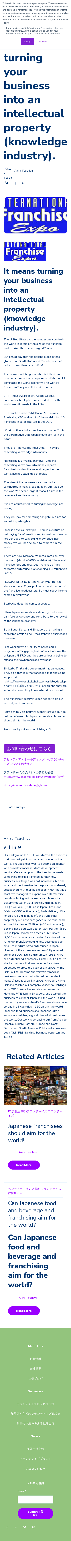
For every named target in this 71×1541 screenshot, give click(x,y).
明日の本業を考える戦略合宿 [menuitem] (35, 1424)
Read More (24, 1165)
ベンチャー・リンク (21, 1189)
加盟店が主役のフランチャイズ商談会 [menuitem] (35, 1414)
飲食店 (12, 1193)
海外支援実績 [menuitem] (35, 1449)
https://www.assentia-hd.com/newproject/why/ (34, 777)
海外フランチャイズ (34, 1111)
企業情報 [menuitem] (35, 1359)
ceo (19, 1193)
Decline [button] (43, 41)
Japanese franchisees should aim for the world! (35, 1133)
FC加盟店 (14, 1111)
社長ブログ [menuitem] (35, 1379)
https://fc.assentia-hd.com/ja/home (26, 785)
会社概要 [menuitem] (35, 1369)
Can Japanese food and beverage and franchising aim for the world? (32, 1214)
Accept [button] (27, 41)
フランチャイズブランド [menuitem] (35, 1459)
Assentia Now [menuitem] (35, 1469)
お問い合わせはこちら (29, 748)
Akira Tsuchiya (23, 171)
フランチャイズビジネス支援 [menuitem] (35, 1404)
